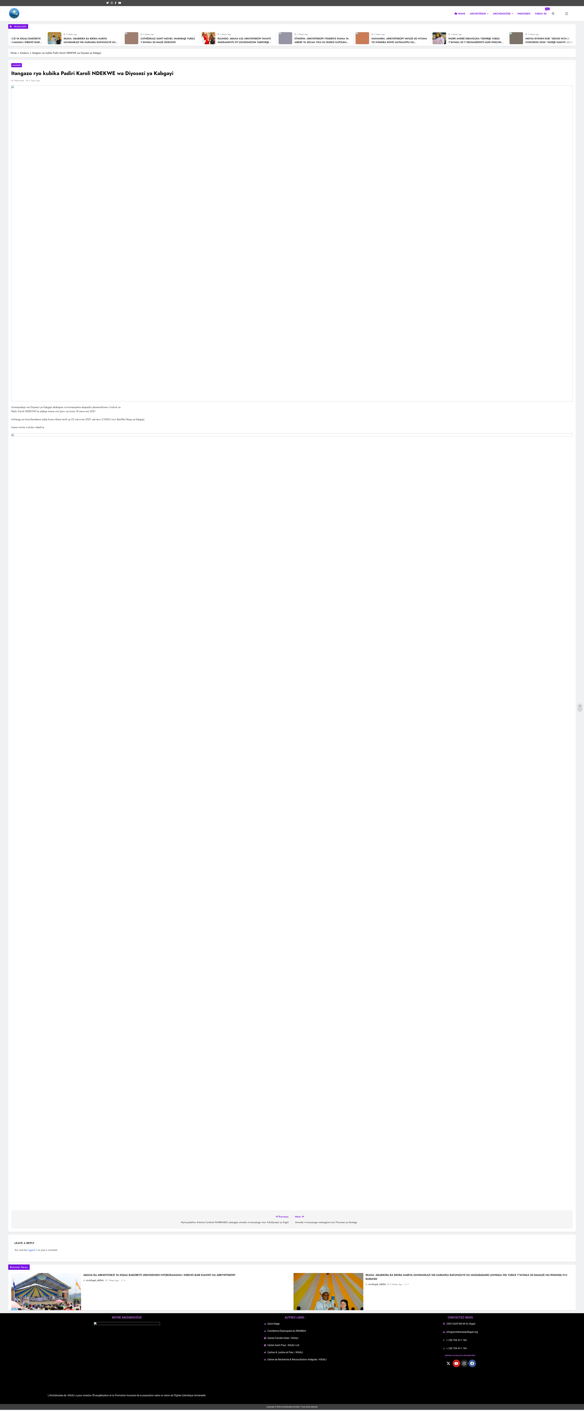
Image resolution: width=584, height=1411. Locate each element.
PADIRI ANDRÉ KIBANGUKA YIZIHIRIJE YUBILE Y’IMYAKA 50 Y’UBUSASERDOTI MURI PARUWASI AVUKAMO (346, 42)
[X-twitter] (448, 1363)
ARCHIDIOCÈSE (502, 13)
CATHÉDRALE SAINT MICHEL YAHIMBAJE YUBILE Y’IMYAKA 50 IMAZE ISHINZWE (38, 40)
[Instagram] (464, 1363)
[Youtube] (456, 1363)
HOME (461, 13)
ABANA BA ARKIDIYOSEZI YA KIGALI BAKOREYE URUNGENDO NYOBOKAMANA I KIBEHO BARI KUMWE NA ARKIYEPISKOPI (159, 1275)
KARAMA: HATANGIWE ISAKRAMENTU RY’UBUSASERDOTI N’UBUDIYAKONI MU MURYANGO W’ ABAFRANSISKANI (495, 42)
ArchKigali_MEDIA (95, 1280)
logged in (32, 1250)
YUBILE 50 (542, 12)
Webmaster (19, 80)
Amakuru (16, 65)
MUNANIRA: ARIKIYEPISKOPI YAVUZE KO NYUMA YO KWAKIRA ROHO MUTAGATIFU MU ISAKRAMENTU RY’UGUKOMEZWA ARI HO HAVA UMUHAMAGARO (269, 44)
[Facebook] (472, 1363)
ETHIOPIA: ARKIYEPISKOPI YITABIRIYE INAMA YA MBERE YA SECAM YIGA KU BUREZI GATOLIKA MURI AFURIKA (192, 42)
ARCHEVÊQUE (478, 13)
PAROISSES (524, 13)
